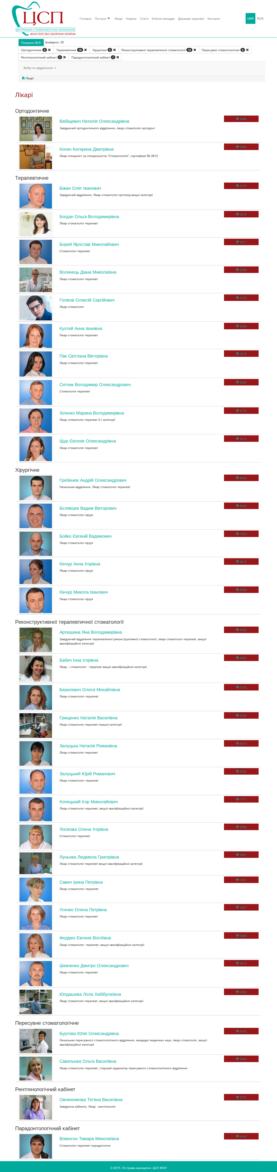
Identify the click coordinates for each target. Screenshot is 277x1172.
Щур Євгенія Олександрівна (88, 440)
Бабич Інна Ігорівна (79, 660)
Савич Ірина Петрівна (81, 882)
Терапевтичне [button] (69, 50)
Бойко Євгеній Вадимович (85, 536)
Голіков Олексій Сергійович (87, 300)
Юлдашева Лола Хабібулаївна (90, 994)
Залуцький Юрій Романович (87, 773)
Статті (144, 18)
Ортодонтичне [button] (33, 50)
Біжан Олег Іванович (80, 188)
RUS (260, 18)
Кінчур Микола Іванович (84, 592)
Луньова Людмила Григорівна (89, 857)
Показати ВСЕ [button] (31, 42)
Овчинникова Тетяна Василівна (91, 1099)
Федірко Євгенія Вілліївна (85, 937)
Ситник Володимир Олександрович (95, 384)
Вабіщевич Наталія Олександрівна (94, 121)
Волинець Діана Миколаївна (88, 272)
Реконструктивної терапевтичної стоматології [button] (156, 50)
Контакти (214, 18)
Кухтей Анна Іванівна (81, 328)
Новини (131, 18)
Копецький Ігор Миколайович (89, 801)
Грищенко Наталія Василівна (89, 717)
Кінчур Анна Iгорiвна (80, 563)
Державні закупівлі (191, 18)
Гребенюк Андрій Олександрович (93, 480)
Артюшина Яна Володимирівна (91, 632)
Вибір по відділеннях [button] (39, 67)
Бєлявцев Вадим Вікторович (88, 508)
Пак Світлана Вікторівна (84, 356)
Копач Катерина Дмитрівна (87, 149)
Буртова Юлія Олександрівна (89, 1033)
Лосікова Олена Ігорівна (84, 829)
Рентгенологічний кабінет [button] (41, 57)
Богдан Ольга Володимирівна (89, 216)
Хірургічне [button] (101, 50)
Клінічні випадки (163, 18)
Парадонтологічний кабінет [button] (92, 57)
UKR (250, 18)
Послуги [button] (100, 18)
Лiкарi (118, 18)
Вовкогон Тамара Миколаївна (89, 1138)
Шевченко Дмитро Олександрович (94, 965)
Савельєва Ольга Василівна (88, 1061)
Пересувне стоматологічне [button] (222, 50)
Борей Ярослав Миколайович (89, 244)
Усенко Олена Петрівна (83, 909)
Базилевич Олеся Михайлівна (90, 689)
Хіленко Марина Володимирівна (92, 413)
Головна (85, 18)
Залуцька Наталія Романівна (88, 745)
